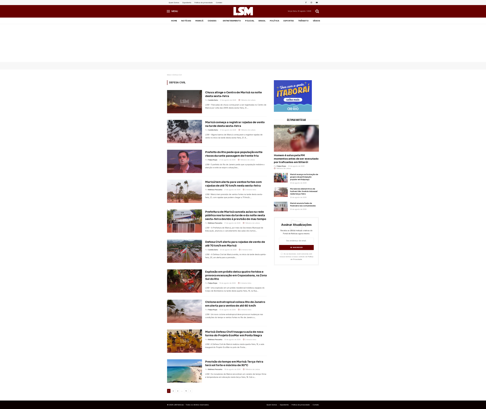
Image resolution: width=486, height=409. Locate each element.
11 (186, 391)
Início (169, 75)
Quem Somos (174, 3)
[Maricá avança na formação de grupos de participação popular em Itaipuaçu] (281, 177)
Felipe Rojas (212, 160)
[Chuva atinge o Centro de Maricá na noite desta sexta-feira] (184, 101)
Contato (219, 3)
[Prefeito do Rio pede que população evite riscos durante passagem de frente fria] (184, 161)
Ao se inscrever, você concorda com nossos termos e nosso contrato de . (296, 256)
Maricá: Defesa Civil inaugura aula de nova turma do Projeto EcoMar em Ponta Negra (234, 333)
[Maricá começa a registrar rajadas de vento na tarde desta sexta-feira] (184, 131)
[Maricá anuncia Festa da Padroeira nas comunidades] (281, 206)
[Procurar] (317, 11)
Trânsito (303, 21)
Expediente (187, 3)
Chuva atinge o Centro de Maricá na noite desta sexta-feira (233, 94)
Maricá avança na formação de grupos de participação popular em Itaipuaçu (304, 177)
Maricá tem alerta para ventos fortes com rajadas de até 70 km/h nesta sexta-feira (233, 183)
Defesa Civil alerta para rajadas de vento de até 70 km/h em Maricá (235, 243)
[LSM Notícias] (243, 11)
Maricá (199, 21)
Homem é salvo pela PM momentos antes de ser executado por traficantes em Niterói (296, 159)
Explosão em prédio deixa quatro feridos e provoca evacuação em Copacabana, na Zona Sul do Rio (236, 275)
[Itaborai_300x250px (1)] (293, 111)
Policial (249, 21)
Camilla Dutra (213, 100)
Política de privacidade (204, 3)
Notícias (186, 21)
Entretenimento (232, 21)
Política (274, 21)
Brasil (262, 21)
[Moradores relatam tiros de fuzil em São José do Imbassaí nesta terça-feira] (281, 192)
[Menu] (168, 11)
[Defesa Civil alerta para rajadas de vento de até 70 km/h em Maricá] (184, 251)
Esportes (289, 21)
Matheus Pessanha (215, 190)
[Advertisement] (243, 43)
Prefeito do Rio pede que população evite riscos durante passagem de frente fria (233, 153)
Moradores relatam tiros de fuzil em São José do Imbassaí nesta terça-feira (303, 191)
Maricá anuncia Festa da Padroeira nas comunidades (303, 204)
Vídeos (316, 21)
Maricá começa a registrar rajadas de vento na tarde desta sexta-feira (235, 124)
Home (174, 21)
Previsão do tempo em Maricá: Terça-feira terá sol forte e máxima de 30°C (234, 363)
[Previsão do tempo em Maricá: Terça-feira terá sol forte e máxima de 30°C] (184, 371)
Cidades (212, 21)
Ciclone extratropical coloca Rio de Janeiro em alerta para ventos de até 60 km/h (235, 303)
